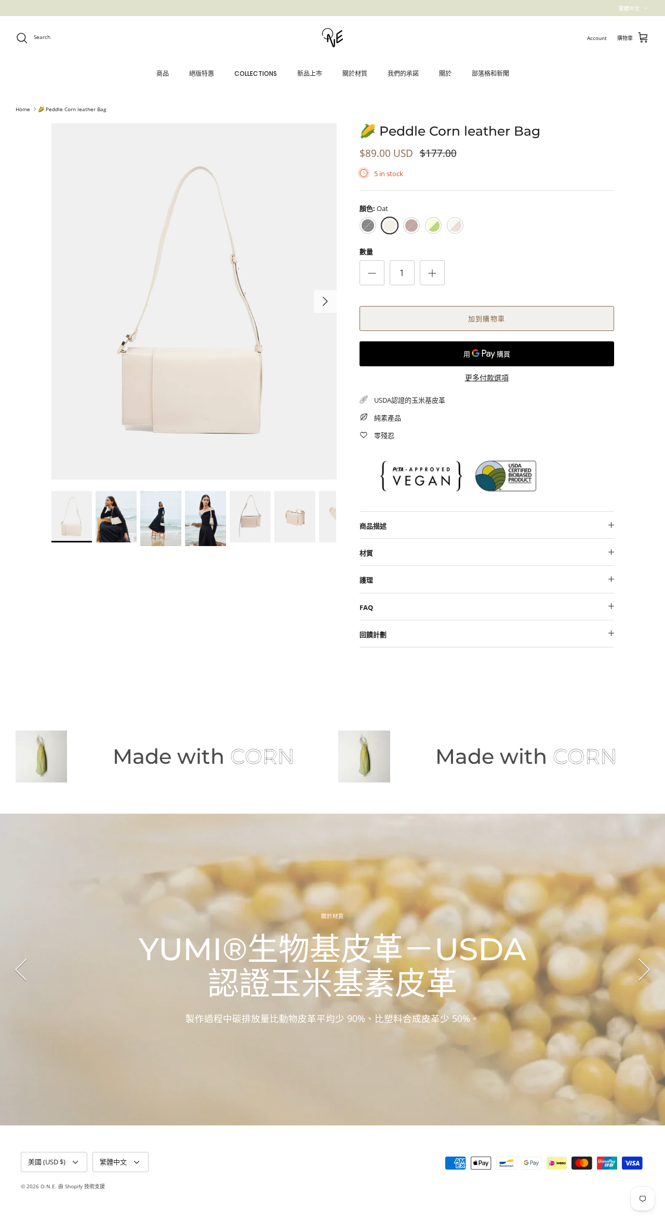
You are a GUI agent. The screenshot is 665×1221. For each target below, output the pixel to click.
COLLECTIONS (255, 73)
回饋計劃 (373, 634)
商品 (162, 73)
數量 (366, 251)
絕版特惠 (201, 73)
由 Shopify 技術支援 (81, 1186)
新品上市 (309, 73)
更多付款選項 (487, 378)
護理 (366, 580)
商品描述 (373, 525)
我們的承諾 (403, 73)
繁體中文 (629, 8)
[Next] (325, 301)
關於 (445, 73)
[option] (194, 301)
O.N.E (48, 1186)
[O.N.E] (332, 37)
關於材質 (354, 73)
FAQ (366, 607)
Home (23, 109)
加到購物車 (486, 318)
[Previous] (21, 969)
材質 (366, 553)
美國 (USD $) (46, 1161)
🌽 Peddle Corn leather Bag (72, 109)
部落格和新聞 (490, 73)
